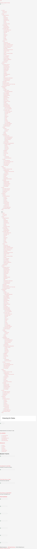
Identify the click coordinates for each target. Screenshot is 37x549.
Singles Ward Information (8, 178)
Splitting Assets (6, 69)
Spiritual (4, 167)
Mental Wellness (6, 296)
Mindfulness (6, 96)
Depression (6, 116)
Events (3, 187)
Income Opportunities (7, 207)
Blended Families (6, 181)
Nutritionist (5, 403)
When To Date (6, 100)
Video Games (6, 60)
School (5, 155)
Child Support (6, 70)
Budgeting (5, 150)
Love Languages (6, 55)
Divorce (3, 63)
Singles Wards (5, 191)
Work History (7, 148)
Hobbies (5, 102)
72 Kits (5, 154)
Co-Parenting (6, 186)
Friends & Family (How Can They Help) (9, 84)
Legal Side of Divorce (6, 64)
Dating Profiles (6, 26)
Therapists (5, 198)
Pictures (5, 22)
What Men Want (6, 164)
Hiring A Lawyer (6, 68)
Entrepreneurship (6, 135)
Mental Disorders (6, 97)
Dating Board (5, 264)
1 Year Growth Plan (7, 160)
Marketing (6, 140)
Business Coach (6, 408)
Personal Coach (6, 203)
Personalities (6, 103)
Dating (3, 216)
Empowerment (4, 86)
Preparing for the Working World (9, 143)
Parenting (4, 180)
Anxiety (5, 36)
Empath (5, 38)
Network (2, 443)
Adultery (5, 54)
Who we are (5, 11)
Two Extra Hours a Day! (5, 479)
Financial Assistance (8, 360)
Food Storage (6, 355)
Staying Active (6, 376)
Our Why (3, 10)
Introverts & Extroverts (8, 111)
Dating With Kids (6, 20)
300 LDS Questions (8, 107)
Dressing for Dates (7, 23)
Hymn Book (6, 177)
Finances (5, 151)
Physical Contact (6, 58)
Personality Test (6, 31)
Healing (4, 87)
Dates (4, 243)
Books (5, 16)
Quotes (5, 176)
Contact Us (5, 12)
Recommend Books (7, 106)
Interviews (6, 349)
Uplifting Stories (6, 170)
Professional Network (6, 196)
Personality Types (6, 28)
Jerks (5, 33)
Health (4, 127)
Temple (5, 52)
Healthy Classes (6, 90)
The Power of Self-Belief (5, 492)
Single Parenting (6, 182)
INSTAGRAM (3, 496)
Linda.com (6, 149)
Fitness (5, 133)
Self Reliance (5, 134)
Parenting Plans (6, 65)
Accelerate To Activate (5, 466)
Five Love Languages (8, 108)
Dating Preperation (6, 15)
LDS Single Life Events (6, 188)
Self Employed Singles (6, 208)
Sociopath (5, 39)
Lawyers (5, 197)
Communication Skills (7, 124)
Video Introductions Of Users (8, 49)
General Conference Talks (8, 371)
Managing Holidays (7, 307)
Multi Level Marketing (8, 138)
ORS (4, 76)
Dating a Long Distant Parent (8, 44)
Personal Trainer (6, 202)
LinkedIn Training (7, 144)
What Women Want (7, 365)
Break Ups (5, 301)
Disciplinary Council (7, 101)
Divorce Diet (7, 129)
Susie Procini (7, 204)
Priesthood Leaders (6, 285)
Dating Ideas (6, 221)
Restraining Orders (7, 269)
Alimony (5, 71)
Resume (6, 145)
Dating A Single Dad (7, 43)
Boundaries (5, 48)
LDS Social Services (7, 79)
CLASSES (2, 433)
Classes (4, 159)
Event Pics (4, 192)
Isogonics (6, 333)
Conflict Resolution (7, 328)
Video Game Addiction (8, 123)
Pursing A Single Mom (7, 47)
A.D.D (5, 37)
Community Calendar (6, 392)
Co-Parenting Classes (6, 85)
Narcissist (5, 32)
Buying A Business (8, 139)
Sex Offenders (6, 259)
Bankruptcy (6, 75)
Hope (3, 166)
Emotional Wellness (7, 95)
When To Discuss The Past (8, 248)
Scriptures (6, 172)
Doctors (5, 199)
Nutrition (5, 128)
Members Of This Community (9, 171)
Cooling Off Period (7, 80)
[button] (18, 212)
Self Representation (7, 74)
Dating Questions (6, 27)
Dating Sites (6, 17)
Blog (2, 209)
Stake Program (6, 344)
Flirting (5, 21)
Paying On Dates (6, 253)
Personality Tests (7, 112)
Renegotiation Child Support (8, 280)
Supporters (3, 193)
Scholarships (7, 156)
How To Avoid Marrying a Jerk (8, 161)
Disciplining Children (7, 183)
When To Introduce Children (8, 53)
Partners (4, 397)
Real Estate (5, 81)
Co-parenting (6, 165)
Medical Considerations (7, 59)
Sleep (5, 132)
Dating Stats (6, 42)
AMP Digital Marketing (11, 547)
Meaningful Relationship (8, 91)
